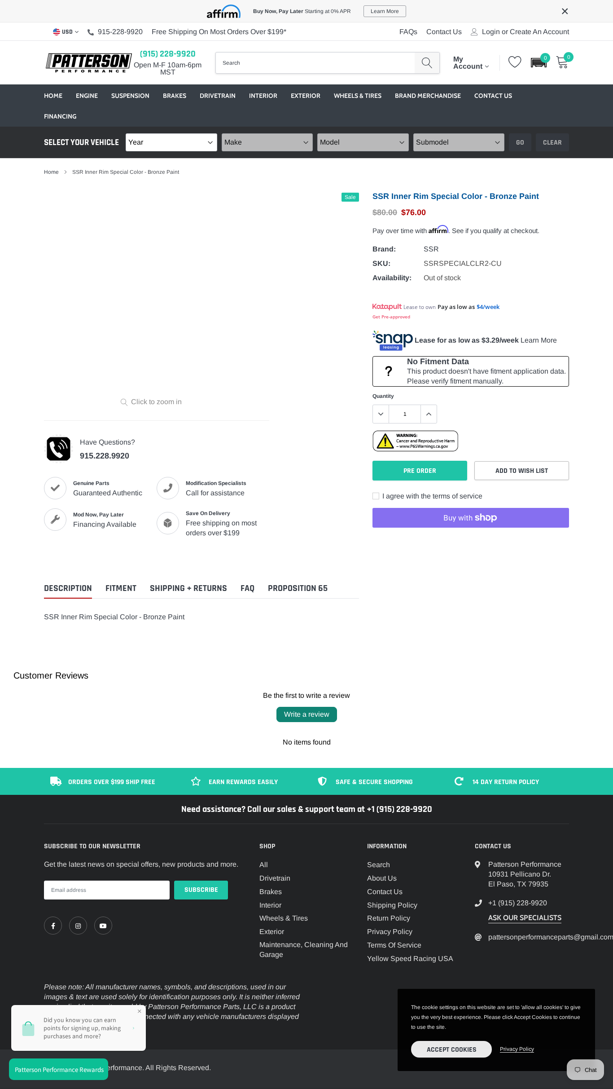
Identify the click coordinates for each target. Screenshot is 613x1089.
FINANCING (60, 116)
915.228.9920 (104, 455)
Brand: (384, 249)
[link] (53, 926)
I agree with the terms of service (431, 496)
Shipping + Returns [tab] (188, 588)
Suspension (130, 96)
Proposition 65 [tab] (298, 588)
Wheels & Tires (357, 96)
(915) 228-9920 (168, 54)
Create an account (539, 31)
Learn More (539, 340)
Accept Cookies (452, 1049)
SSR (431, 249)
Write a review (306, 714)
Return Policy (388, 918)
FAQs (408, 31)
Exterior (305, 96)
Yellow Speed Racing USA (410, 958)
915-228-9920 (120, 31)
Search (378, 865)
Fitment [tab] (120, 588)
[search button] (427, 63)
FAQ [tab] (247, 588)
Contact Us (444, 31)
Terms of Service (394, 945)
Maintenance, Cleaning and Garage (303, 949)
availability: (392, 278)
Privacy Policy (389, 931)
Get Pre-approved (391, 316)
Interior (263, 96)
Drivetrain (218, 96)
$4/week (488, 307)
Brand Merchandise (428, 96)
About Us (382, 878)
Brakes (174, 96)
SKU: (381, 263)
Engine (87, 96)
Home (53, 96)
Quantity (383, 396)
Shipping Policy (392, 905)
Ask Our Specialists (524, 917)
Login (491, 31)
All (263, 865)
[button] (539, 63)
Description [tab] (68, 588)
